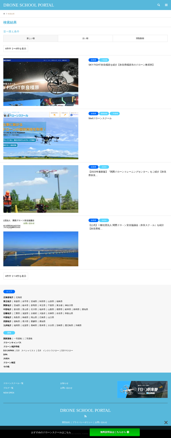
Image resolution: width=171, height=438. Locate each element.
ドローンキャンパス (12, 342)
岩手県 (25, 301)
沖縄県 (78, 325)
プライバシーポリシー (82, 422)
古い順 (85, 38)
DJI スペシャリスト (25, 350)
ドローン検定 (9, 362)
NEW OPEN (8, 393)
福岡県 (17, 325)
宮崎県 (59, 325)
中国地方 (7, 317)
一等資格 (18, 338)
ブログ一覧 (8, 388)
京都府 (34, 313)
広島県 (42, 317)
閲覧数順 (140, 38)
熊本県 (42, 325)
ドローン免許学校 (11, 346)
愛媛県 (34, 321)
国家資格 (7, 338)
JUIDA (6, 358)
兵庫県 (51, 313)
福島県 (59, 301)
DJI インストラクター (48, 350)
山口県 (51, 317)
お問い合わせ (66, 388)
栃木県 (25, 305)
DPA (5, 354)
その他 (6, 366)
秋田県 (42, 301)
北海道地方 (8, 297)
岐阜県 (68, 309)
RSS (85, 416)
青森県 (17, 301)
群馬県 (34, 305)
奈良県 (59, 313)
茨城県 (17, 305)
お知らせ (64, 383)
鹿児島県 (69, 325)
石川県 (34, 309)
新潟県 (17, 309)
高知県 (42, 321)
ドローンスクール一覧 (13, 383)
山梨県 (51, 309)
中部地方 (7, 309)
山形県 (51, 301)
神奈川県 (69, 305)
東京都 (59, 305)
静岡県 (76, 309)
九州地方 (7, 325)
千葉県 (51, 305)
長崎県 (34, 325)
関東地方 (7, 305)
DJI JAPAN (8, 350)
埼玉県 (42, 305)
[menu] (166, 5)
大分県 (51, 325)
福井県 (42, 309)
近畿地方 (7, 313)
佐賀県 (25, 325)
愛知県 (85, 309)
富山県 (25, 309)
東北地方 (7, 301)
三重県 (17, 313)
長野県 (59, 309)
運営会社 (66, 422)
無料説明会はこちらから (113, 431)
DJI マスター (67, 350)
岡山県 (34, 317)
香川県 (25, 321)
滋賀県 (25, 313)
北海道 (19, 297)
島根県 (25, 317)
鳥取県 (17, 317)
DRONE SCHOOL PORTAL (85, 410)
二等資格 (28, 338)
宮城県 (34, 301)
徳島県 (17, 321)
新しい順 (31, 38)
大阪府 (42, 313)
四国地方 (7, 321)
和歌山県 (69, 313)
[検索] (158, 5)
